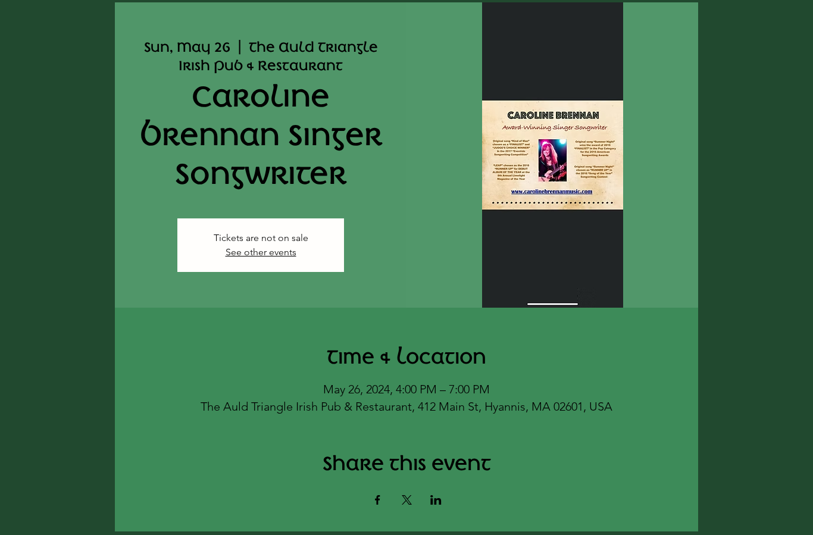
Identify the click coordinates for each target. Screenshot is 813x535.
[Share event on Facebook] (377, 500)
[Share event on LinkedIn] (436, 500)
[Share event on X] (406, 500)
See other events (261, 252)
